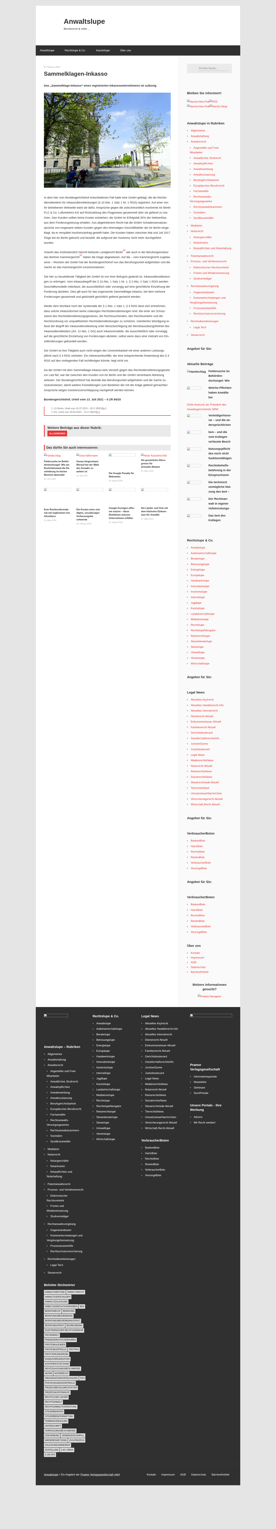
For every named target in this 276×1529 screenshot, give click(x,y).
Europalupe (197, 575)
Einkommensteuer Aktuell (206, 721)
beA (82, 1306)
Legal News (198, 754)
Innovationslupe (200, 586)
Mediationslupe (200, 619)
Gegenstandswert (203, 292)
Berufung (68, 1311)
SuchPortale (201, 1093)
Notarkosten (200, 242)
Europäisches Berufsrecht (208, 185)
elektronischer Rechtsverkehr (64, 1330)
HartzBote (197, 846)
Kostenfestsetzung (57, 1364)
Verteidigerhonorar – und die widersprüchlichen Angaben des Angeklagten (209, 425)
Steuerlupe (197, 646)
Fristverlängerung (56, 1354)
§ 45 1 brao (67, 1450)
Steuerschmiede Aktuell (205, 782)
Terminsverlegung (56, 1421)
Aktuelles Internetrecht (204, 710)
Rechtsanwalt (53, 1402)
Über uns (125, 50)
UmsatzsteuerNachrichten (206, 793)
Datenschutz (198, 967)
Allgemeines (57, 433)
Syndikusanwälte (203, 217)
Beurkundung (74, 1325)
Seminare (199, 1087)
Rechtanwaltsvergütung (205, 286)
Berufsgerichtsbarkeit (206, 180)
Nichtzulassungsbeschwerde (62, 1368)
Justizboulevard (200, 749)
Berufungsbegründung (59, 1316)
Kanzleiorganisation (57, 1359)
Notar (48, 1373)
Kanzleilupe (103, 50)
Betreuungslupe (200, 564)
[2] (81, 255)
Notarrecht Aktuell (201, 765)
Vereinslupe (198, 657)
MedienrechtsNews (202, 760)
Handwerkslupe (200, 580)
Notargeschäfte (202, 237)
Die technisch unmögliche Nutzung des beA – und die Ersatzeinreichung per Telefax (209, 492)
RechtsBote (198, 851)
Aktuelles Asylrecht (202, 699)
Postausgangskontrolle (60, 1383)
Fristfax (74, 1349)
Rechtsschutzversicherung (209, 313)
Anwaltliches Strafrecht (207, 158)
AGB (193, 962)
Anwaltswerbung (203, 169)
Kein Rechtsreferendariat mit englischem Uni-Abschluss (57, 512)
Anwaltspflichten (203, 163)
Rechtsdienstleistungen (204, 321)
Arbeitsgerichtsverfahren (61, 1306)
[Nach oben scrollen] (271, 1524)
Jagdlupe (196, 602)
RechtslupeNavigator (203, 630)
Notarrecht (197, 231)
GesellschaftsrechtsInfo (205, 738)
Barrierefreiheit (199, 971)
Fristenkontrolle (55, 1349)
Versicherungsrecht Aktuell (207, 799)
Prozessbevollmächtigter (61, 1387)
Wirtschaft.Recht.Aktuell (205, 804)
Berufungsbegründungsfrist (62, 1320)
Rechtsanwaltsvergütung (61, 1407)
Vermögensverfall (73, 1435)
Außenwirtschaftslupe (203, 553)
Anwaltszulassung (204, 174)
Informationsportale (205, 1076)
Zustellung (52, 1450)
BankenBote (198, 840)
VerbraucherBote (201, 862)
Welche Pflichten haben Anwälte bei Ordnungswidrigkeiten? (209, 397)
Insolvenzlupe (199, 591)
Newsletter (200, 1082)
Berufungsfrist (54, 1325)
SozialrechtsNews (201, 776)
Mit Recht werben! (204, 1122)
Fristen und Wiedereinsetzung (211, 273)
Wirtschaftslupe (200, 663)
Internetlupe (198, 597)
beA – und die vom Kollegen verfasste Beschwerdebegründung (208, 441)
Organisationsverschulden (61, 1378)
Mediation (196, 225)
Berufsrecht (53, 1311)
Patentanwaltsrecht (202, 255)
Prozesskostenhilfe (204, 308)
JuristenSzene (199, 743)
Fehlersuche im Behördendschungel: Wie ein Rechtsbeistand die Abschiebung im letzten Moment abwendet (57, 468)
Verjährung (52, 1435)
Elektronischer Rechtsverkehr (211, 267)
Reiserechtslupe (200, 635)
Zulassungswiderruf (57, 1445)
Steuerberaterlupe (201, 641)
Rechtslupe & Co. (75, 50)
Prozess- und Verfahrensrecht (208, 261)
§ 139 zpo (50, 1454)
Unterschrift (53, 1426)
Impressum (197, 957)
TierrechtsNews (200, 787)
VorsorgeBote (199, 868)
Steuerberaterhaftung (59, 1416)
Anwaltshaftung (200, 136)
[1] (124, 250)
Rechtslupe (197, 624)
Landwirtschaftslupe (203, 613)
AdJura (198, 1117)
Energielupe (198, 569)
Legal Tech (199, 327)
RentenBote (198, 857)
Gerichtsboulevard (202, 732)
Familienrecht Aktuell (203, 727)
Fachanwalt (52, 1335)
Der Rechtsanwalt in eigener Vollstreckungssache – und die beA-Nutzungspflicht (208, 508)
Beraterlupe (197, 558)
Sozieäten (199, 212)
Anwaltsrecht (198, 141)
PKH (82, 1378)
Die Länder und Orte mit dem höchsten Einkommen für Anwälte (154, 511)
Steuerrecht (198, 335)
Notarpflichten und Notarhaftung (212, 248)
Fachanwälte (200, 191)
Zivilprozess (76, 1440)
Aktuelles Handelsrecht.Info (207, 705)
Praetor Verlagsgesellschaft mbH (100, 1474)
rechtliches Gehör (56, 1397)
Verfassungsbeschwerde (60, 1430)
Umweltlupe (198, 652)
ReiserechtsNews (201, 771)
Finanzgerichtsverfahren (60, 1340)
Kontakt (195, 952)
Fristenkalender (55, 1344)
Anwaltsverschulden (57, 1297)
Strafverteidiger (202, 278)
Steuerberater (54, 1411)
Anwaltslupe (84, 21)
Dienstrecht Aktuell (202, 716)
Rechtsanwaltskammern (207, 206)
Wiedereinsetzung (56, 1440)
